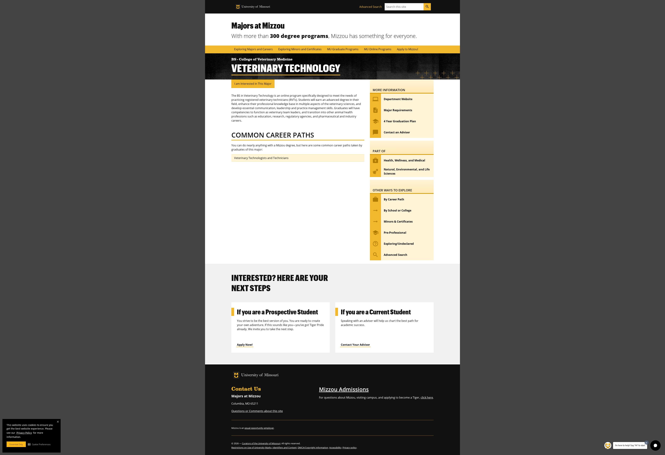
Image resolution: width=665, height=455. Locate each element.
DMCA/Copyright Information (313, 447)
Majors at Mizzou (258, 25)
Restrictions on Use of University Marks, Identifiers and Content (264, 447)
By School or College (391, 210)
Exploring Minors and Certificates (300, 49)
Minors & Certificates (392, 221)
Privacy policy (350, 447)
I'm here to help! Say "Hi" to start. (630, 445)
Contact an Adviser (391, 132)
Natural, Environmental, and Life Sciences (401, 171)
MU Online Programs (377, 49)
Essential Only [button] (16, 444)
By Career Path (388, 199)
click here (427, 397)
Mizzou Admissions (344, 389)
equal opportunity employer (259, 428)
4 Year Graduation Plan (394, 121)
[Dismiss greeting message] (647, 442)
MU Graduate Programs (342, 49)
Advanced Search (370, 7)
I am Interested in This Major (253, 84)
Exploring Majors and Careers (253, 49)
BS (234, 59)
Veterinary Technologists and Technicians (261, 158)
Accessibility (335, 447)
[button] (39, 444)
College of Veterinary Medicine (265, 59)
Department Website (392, 99)
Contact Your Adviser (355, 345)
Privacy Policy (24, 432)
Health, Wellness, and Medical (398, 160)
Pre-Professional (389, 232)
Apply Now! (245, 345)
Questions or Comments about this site (257, 411)
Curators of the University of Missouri (261, 443)
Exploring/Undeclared (393, 244)
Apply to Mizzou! (407, 49)
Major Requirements (392, 110)
